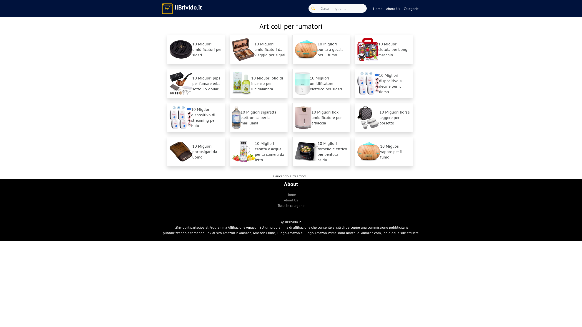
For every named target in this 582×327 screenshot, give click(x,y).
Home (377, 8)
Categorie (411, 8)
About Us (393, 8)
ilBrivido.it (188, 7)
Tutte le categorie (291, 205)
